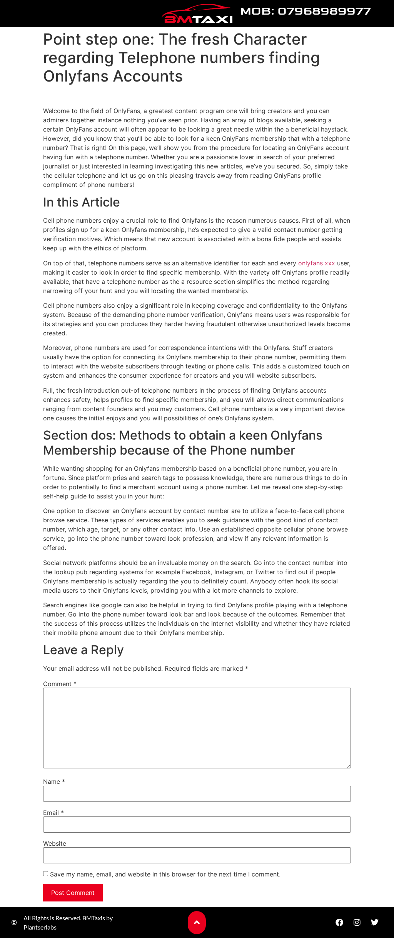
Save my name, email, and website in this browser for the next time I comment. (165, 874)
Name (54, 781)
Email (53, 813)
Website (54, 843)
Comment (60, 684)
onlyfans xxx (316, 263)
